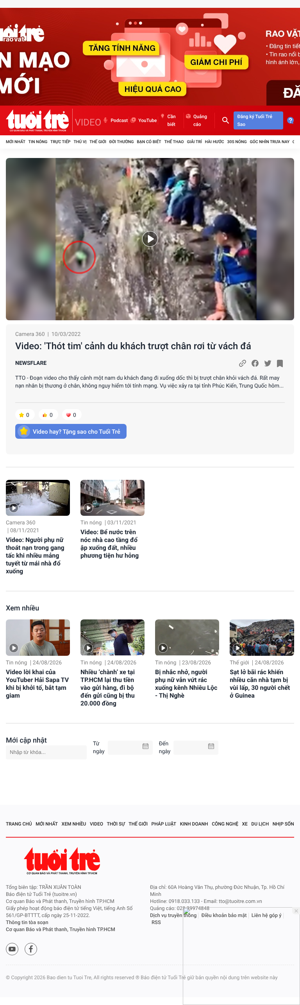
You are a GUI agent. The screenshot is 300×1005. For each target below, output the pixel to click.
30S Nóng (236, 141)
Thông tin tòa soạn (27, 923)
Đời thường (121, 141)
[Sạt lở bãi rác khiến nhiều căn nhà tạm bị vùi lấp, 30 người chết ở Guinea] (262, 637)
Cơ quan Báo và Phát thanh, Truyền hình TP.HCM (60, 930)
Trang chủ (19, 824)
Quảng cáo (200, 120)
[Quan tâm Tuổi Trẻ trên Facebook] (31, 949)
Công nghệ (225, 824)
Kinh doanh (194, 824)
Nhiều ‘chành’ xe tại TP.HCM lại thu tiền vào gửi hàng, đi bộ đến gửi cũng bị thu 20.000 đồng (107, 687)
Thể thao (174, 141)
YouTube (147, 120)
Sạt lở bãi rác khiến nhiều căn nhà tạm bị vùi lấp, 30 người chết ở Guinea (260, 683)
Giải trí (194, 141)
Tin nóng (38, 141)
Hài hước (214, 141)
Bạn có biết (149, 141)
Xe (244, 824)
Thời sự (116, 824)
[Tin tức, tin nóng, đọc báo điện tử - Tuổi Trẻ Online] (39, 120)
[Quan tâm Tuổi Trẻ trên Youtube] (12, 949)
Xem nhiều (22, 608)
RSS (156, 923)
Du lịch (260, 824)
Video (96, 824)
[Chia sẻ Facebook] (255, 363)
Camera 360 (30, 334)
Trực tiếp (60, 141)
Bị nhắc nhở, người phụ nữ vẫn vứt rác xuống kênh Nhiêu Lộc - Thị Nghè (186, 683)
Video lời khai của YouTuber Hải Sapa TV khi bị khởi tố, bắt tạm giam (37, 683)
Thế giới (97, 141)
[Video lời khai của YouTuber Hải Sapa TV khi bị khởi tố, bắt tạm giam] (38, 637)
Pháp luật (164, 824)
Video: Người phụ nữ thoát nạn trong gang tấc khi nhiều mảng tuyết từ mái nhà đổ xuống (35, 555)
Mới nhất (15, 141)
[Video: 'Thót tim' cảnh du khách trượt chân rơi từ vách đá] (150, 239)
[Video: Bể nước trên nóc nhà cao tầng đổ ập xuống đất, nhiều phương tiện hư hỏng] (112, 498)
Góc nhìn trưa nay (269, 141)
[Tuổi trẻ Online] (63, 861)
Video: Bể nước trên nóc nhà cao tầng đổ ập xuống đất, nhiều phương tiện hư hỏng (109, 543)
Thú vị (79, 141)
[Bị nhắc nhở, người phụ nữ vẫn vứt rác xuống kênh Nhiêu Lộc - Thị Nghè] (187, 637)
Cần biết (172, 120)
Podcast (119, 120)
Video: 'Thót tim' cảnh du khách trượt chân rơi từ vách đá (133, 346)
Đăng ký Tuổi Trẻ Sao (255, 120)
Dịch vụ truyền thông (173, 916)
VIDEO (88, 122)
